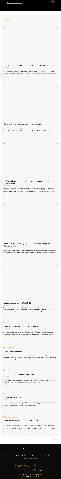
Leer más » (5, 77)
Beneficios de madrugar (13, 351)
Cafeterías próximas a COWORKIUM (18, 303)
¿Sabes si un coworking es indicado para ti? (21, 326)
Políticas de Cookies (38, 474)
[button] (52, 5)
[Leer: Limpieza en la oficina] (7, 393)
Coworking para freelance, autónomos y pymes (22, 124)
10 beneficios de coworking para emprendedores (23, 374)
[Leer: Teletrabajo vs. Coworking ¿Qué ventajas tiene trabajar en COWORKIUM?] (30, 222)
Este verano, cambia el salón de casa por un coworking (25, 65)
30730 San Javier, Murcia (23, 466)
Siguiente (55, 439)
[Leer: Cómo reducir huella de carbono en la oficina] (10, 417)
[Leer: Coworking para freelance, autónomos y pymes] (30, 103)
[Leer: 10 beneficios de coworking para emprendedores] (9, 370)
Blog (4, 67)
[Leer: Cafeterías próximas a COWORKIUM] (30, 282)
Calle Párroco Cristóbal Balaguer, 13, (20, 465)
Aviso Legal (20, 474)
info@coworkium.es (36, 466)
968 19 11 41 (35, 465)
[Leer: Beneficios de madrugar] (8, 347)
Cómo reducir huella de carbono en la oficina (21, 421)
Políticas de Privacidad (29, 474)
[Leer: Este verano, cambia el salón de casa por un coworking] (30, 44)
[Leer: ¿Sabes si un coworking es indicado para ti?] (8, 322)
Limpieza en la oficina (12, 397)
